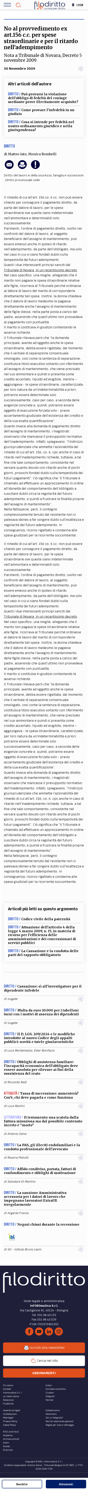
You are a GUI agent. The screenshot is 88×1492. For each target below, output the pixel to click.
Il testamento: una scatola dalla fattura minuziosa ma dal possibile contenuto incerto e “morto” (43, 1121)
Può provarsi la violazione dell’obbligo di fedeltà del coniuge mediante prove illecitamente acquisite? (43, 98)
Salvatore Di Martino (21, 1181)
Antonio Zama (16, 1134)
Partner (50, 1400)
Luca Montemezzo (19, 1050)
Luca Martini (16, 1106)
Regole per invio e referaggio (60, 1425)
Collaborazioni (53, 1410)
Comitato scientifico (56, 1389)
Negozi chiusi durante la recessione (48, 1224)
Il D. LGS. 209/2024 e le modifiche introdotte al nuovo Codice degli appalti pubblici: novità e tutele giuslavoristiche (39, 1038)
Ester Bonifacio (44, 1050)
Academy (7, 1435)
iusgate (12, 999)
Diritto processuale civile (22, 180)
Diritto (9, 146)
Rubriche (8, 1450)
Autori (49, 1385)
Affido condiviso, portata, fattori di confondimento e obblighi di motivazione (40, 1171)
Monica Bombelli (42, 154)
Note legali (8, 1417)
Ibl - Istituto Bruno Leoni (24, 1249)
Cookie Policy (9, 1425)
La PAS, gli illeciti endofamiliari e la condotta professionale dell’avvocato (42, 1147)
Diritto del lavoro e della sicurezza (28, 175)
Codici (6, 1442)
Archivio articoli (11, 1439)
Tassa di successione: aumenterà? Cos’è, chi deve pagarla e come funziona (41, 1095)
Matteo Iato (17, 154)
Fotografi (50, 1396)
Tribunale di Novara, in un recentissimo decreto (40, 270)
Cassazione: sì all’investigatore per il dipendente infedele (43, 988)
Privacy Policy (10, 1421)
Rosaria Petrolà (17, 1157)
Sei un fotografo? (54, 1417)
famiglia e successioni (68, 175)
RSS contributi (11, 1431)
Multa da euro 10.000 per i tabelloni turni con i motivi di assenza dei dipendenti (41, 1012)
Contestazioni (10, 1414)
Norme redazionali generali (59, 1421)
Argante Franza (17, 1213)
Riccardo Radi (17, 1082)
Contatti (7, 1389)
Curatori (50, 1392)
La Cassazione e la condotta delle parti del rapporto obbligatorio (43, 953)
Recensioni (51, 1414)
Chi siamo (8, 1385)
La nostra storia (11, 1396)
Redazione (8, 1400)
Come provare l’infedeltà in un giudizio (41, 112)
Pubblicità (8, 1403)
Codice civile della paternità (45, 919)
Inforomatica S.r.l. (12, 1392)
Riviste (6, 1446)
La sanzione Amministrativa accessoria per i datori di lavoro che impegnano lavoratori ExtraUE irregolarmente (35, 1199)
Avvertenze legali (11, 1410)
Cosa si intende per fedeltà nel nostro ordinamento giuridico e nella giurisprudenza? (41, 126)
